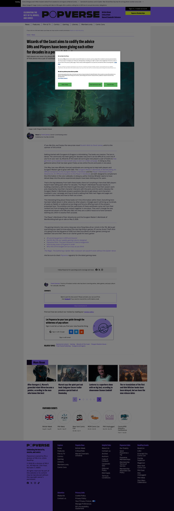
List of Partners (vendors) (62, 78)
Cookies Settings (65, 84)
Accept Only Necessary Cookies (95, 84)
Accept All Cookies (110, 84)
